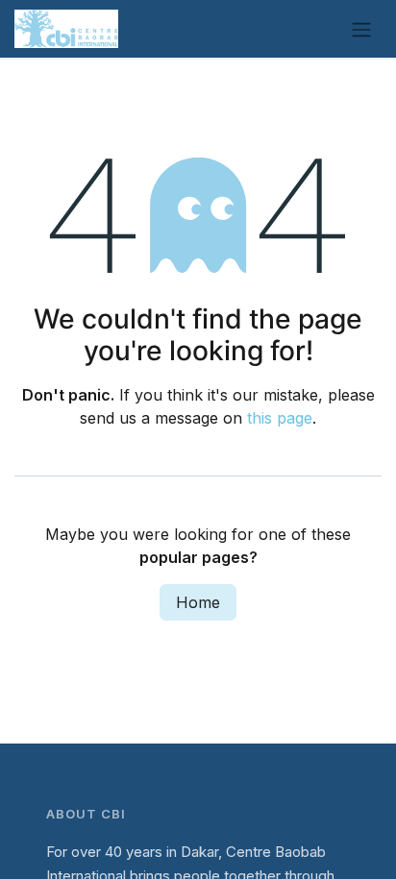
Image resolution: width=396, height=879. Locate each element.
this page (279, 417)
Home (198, 602)
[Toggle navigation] (361, 29)
